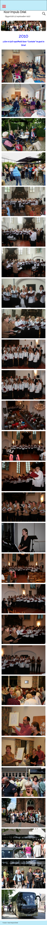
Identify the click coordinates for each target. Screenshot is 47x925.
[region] (23, 26)
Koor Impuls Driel (15, 12)
